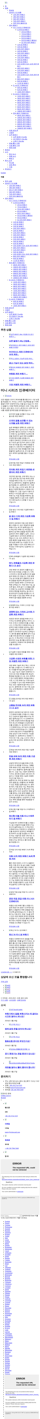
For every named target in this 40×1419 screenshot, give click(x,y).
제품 (6, 8)
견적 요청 (4, 982)
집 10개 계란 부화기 (28, 42)
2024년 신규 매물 (15, 12)
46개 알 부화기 (22, 87)
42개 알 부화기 (22, 62)
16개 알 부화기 (22, 47)
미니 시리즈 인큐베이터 (21, 27)
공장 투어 (12, 165)
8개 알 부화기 (26, 36)
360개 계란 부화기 (23, 98)
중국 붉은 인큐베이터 (21, 113)
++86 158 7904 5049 (12, 1148)
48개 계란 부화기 (23, 68)
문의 (10, 459)
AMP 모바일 (21, 1000)
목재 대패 (12, 148)
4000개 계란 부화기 (24, 122)
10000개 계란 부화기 (24, 128)
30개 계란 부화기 (23, 53)
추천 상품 (8, 181)
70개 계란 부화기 (19, 21)
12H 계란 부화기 (19, 15)
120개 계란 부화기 (23, 96)
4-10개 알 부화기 (23, 30)
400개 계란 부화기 (23, 115)
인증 (10, 167)
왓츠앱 (3, 1098)
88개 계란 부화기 (23, 79)
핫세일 (11, 10)
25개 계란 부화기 (19, 233)
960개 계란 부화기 (23, 109)
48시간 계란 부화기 (16, 190)
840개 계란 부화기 (23, 107)
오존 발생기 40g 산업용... (20, 341)
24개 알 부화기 (22, 51)
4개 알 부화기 (26, 32)
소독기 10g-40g (18, 141)
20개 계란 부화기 (23, 49)
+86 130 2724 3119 (11, 1116)
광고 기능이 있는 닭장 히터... (21, 363)
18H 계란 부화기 (19, 17)
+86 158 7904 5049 (16, 1090)
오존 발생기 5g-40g (20, 137)
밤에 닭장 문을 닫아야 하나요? (18, 1029)
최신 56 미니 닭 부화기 (19, 934)
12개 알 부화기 (22, 45)
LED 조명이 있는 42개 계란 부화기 (25, 245)
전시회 (11, 163)
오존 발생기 (13, 135)
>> (11, 972)
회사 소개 (8, 160)
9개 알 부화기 (26, 38)
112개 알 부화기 (23, 83)
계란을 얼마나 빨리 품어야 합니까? (20, 1067)
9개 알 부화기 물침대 (29, 40)
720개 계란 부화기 (23, 105)
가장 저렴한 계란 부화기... (20, 384)
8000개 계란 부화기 (24, 126)
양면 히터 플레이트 (20, 23)
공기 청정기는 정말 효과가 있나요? (20, 1054)
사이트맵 (12, 1000)
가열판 (11, 133)
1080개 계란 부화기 (24, 111)
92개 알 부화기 (22, 90)
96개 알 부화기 (22, 81)
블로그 (11, 158)
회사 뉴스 (12, 154)
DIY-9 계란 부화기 (23, 213)
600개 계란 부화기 (23, 102)
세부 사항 (15, 459)
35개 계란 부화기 (23, 57)
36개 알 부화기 (22, 60)
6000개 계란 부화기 (24, 124)
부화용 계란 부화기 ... (18, 374)
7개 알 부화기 (26, 34)
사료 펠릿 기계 (14, 145)
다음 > (8, 972)
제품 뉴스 (12, 156)
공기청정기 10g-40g (20, 139)
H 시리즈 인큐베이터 (20, 94)
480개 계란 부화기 (23, 100)
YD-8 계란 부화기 (23, 209)
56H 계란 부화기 (19, 19)
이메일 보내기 (6, 1096)
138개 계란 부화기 (23, 92)
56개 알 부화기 (22, 72)
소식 (6, 152)
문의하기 (8, 169)
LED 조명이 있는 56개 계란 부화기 (25, 254)
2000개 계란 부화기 (24, 120)
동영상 (7, 150)
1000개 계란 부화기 (24, 117)
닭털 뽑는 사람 (14, 143)
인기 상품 (4, 1000)
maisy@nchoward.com (17, 1087)
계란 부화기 (13, 25)
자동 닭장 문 (13, 130)
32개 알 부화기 (22, 55)
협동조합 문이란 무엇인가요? (17, 1041)
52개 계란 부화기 (23, 70)
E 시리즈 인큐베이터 (20, 85)
